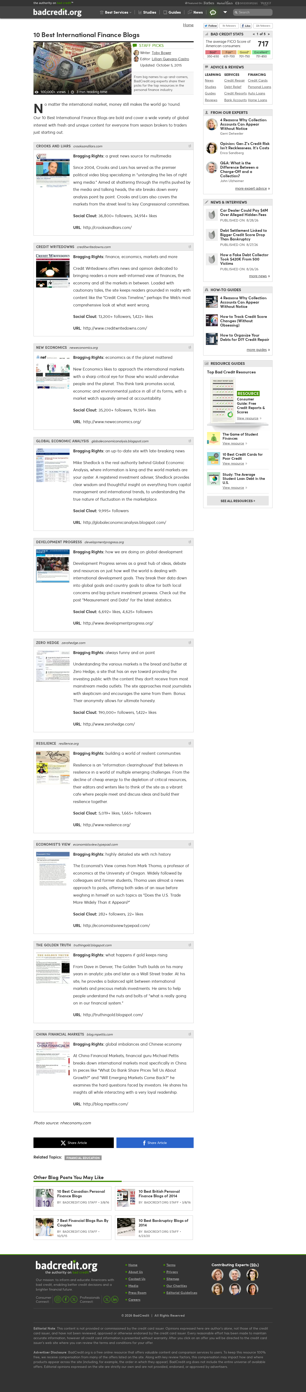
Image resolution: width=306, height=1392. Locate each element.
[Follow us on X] (73, 1299)
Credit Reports (235, 93)
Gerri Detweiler (231, 133)
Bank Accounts (235, 100)
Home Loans (257, 100)
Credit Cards (258, 80)
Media (133, 1285)
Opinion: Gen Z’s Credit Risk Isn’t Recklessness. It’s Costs (245, 145)
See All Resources (238, 500)
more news (258, 275)
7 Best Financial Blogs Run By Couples (83, 1222)
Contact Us (136, 1278)
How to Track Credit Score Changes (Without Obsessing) (243, 320)
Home (188, 24)
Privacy (172, 1272)
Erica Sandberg (232, 152)
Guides (210, 93)
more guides (257, 349)
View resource (247, 418)
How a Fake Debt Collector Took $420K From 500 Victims (244, 259)
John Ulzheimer (232, 180)
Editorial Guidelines (181, 1292)
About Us (135, 1272)
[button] (115, 12)
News (209, 80)
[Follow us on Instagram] (57, 1299)
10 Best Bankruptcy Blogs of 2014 (163, 1222)
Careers (134, 1299)
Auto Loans (256, 93)
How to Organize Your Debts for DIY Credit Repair (244, 337)
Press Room (137, 1292)
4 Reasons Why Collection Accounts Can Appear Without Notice (243, 124)
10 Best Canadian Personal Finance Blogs (81, 1193)
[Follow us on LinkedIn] (114, 1299)
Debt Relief (232, 86)
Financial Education (83, 1158)
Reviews (211, 100)
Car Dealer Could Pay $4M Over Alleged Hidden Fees (244, 212)
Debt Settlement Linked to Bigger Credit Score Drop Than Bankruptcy (243, 234)
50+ (254, 1264)
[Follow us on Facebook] (66, 1299)
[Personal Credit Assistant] (213, 12)
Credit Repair (234, 80)
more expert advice (251, 188)
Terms (170, 1265)
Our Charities (176, 1285)
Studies (210, 86)
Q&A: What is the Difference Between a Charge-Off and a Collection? (239, 169)
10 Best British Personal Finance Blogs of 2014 (159, 1193)
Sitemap (172, 1278)
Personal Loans (259, 86)
